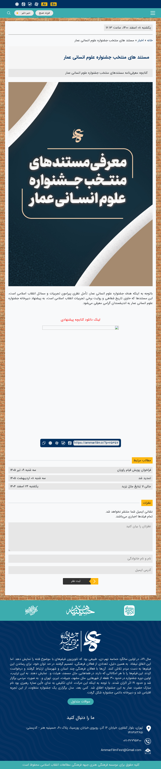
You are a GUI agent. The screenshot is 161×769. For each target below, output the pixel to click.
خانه (150, 40)
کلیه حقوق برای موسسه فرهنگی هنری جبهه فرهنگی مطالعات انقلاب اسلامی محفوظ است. (80, 764)
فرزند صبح (44, 13)
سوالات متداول (80, 701)
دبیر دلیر (26, 13)
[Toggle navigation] (153, 13)
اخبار (141, 40)
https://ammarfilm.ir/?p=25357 (96, 443)
